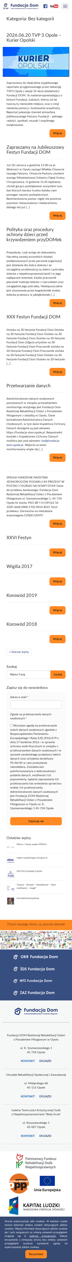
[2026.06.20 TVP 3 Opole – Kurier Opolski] (36, 61)
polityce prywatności (42, 1235)
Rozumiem (36, 1254)
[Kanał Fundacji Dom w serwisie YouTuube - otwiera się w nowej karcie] (54, 6)
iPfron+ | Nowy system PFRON (32, 844)
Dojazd (45, 1061)
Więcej (57, 133)
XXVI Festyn (18, 537)
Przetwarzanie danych (28, 386)
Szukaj (58, 674)
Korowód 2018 (21, 624)
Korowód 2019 (21, 595)
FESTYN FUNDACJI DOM (29, 871)
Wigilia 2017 (19, 566)
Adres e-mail (19, 697)
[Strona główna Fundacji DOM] (36, 1011)
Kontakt (28, 1061)
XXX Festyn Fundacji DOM (33, 317)
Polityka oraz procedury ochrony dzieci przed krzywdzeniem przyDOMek (34, 234)
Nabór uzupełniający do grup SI (32, 858)
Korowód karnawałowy (28, 898)
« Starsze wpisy (19, 651)
